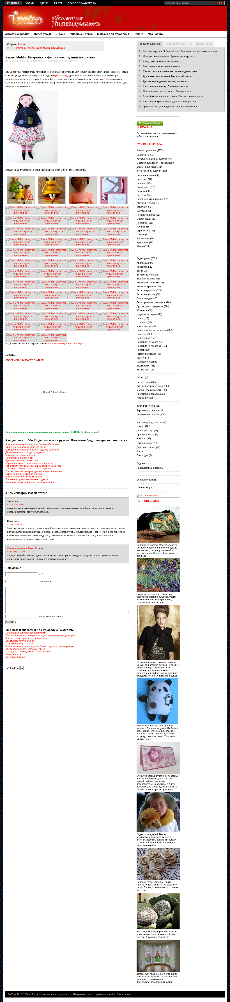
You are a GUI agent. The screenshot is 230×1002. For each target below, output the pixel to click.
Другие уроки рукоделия (150, 306)
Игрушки (21, 48)
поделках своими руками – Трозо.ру (64, 343)
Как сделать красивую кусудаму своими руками (169, 101)
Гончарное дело (145, 298)
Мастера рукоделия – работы (153, 162)
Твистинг (141, 357)
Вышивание (143, 187)
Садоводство (144, 463)
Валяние (141, 183)
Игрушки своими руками (150, 386)
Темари (140, 234)
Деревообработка (146, 447)
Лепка (140, 318)
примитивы (58, 48)
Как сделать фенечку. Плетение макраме (165, 86)
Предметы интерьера (148, 394)
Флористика (143, 238)
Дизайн (60, 33)
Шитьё (21, 44)
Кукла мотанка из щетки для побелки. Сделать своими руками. (40, 646)
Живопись (142, 310)
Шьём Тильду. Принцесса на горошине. (26, 638)
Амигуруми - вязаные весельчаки (161, 61)
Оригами (141, 334)
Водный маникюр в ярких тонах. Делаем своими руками (173, 96)
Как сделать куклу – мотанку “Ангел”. (26, 649)
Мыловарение (144, 326)
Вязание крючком (146, 290)
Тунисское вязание (147, 361)
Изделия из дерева (147, 314)
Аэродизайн (143, 266)
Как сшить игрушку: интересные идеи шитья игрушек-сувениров (40, 635)
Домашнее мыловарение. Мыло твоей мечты (167, 76)
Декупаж (141, 195)
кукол (106, 79)
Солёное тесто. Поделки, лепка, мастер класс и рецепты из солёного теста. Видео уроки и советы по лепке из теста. (157, 886)
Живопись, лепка (81, 33)
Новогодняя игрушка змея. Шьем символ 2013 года (33, 465)
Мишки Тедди (144, 218)
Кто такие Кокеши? (15, 657)
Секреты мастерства (148, 414)
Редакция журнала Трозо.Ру (22, 548)
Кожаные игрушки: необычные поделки (26, 479)
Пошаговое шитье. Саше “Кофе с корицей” (28, 468)
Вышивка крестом (146, 286)
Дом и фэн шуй (145, 430)
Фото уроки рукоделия (149, 170)
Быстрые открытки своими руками (161, 66)
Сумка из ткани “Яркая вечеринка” (23, 474)
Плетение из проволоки (149, 346)
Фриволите (142, 242)
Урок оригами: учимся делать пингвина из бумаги (170, 106)
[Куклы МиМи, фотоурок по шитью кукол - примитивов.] (21, 203)
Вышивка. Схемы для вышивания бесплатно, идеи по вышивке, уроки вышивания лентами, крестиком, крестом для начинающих (156, 598)
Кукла (31, 48)
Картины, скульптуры (148, 410)
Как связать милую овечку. (20, 640)
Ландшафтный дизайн (149, 467)
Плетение (142, 222)
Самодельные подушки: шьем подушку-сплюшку (32, 449)
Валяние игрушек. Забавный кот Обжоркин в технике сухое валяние (180, 51)
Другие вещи (144, 382)
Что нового (155, 33)
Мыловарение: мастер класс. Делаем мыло (167, 91)
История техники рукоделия (152, 159)
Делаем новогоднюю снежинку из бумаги (165, 81)
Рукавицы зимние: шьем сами (21, 460)
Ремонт (138, 33)
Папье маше (143, 338)
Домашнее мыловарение (150, 199)
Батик (140, 270)
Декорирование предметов (151, 302)
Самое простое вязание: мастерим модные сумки (170, 71)
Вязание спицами (146, 294)
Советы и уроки (145, 479)
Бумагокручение (145, 274)
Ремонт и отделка (146, 353)
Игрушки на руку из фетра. (20, 643)
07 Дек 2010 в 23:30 (16, 552)
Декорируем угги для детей (20, 455)
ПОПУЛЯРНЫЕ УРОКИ (150, 44)
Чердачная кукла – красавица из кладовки (28, 463)
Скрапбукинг (143, 230)
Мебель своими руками (149, 390)
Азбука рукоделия (17, 33)
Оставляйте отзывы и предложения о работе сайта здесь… (157, 134)
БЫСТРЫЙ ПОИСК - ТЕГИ (178, 44)
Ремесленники (144, 443)
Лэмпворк (142, 322)
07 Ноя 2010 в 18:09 (16, 505)
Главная (13, 3)
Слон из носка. (13, 654)
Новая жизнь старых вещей (152, 330)
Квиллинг (142, 207)
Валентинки (143, 155)
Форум (29, 3)
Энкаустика (143, 369)
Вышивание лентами (148, 282)
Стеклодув (142, 455)
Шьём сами (143, 365)
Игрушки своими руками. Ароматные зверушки (168, 56)
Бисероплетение (146, 175)
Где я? (44, 3)
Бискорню (142, 179)
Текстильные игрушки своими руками (25, 632)
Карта (58, 3)
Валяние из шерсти (147, 278)
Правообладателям (82, 3)
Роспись (141, 226)
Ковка (140, 451)
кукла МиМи (43, 48)
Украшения (142, 398)
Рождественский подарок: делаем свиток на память (33, 471)
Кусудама (142, 210)
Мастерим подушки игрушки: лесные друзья (29, 482)
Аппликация (143, 262)
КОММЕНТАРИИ (204, 44)
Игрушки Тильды (146, 203)
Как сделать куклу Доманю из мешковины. (28, 651)
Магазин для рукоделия (113, 33)
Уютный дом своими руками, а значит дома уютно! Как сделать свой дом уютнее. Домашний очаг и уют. (157, 934)
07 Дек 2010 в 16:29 (16, 525)
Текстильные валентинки (19, 457)
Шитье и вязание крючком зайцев (23, 476)
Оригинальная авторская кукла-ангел (25, 447)
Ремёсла (141, 438)
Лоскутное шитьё (146, 214)
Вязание (141, 191)
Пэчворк (141, 350)
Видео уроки (42, 33)
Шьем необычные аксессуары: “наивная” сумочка (32, 444)
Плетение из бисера (147, 342)
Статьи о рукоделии (147, 166)
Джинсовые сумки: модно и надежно (25, 452)
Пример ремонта (146, 434)
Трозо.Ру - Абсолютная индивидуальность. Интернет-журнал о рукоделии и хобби (70, 994)
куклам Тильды (61, 75)
